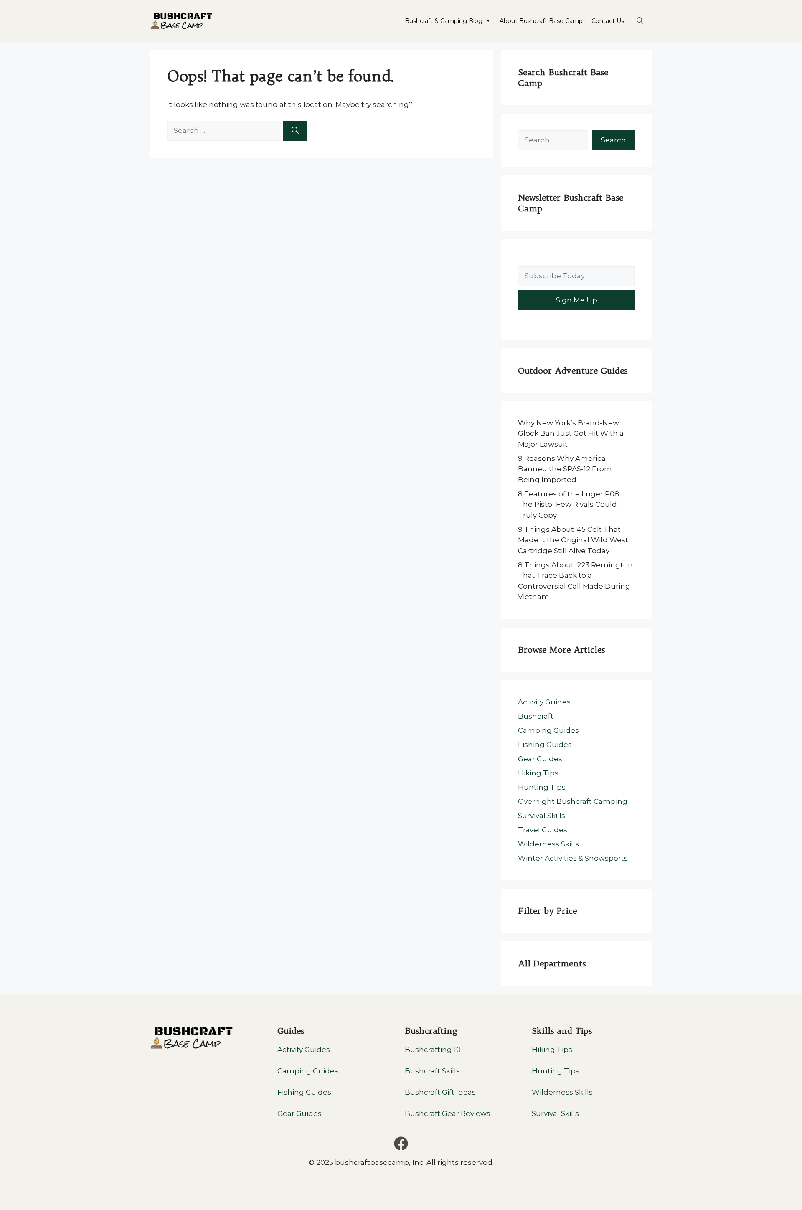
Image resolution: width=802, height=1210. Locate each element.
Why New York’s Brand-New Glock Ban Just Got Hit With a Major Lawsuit (571, 433)
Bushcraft (535, 716)
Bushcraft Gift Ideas (440, 1092)
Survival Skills (541, 815)
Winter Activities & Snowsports (573, 858)
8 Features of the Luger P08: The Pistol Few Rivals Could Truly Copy (569, 504)
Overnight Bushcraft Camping (572, 801)
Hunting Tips (542, 787)
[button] (640, 20)
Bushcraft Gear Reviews (447, 1113)
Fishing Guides (545, 744)
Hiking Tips (538, 773)
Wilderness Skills (548, 844)
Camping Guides (548, 730)
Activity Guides (544, 702)
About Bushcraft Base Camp (541, 21)
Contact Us (607, 21)
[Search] (295, 131)
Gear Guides (540, 759)
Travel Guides (542, 830)
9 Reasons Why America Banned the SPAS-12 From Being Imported (565, 469)
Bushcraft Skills (432, 1071)
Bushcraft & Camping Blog (443, 21)
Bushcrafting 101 (434, 1049)
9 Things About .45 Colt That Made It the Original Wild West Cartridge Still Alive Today (573, 540)
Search (613, 140)
